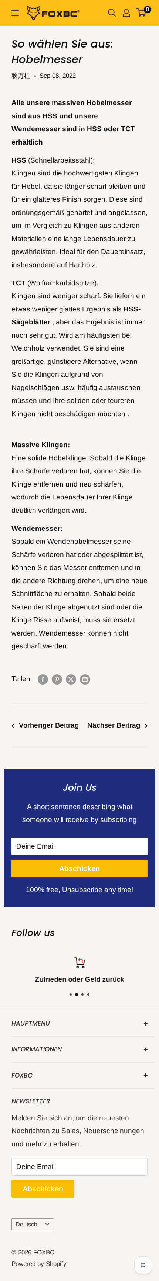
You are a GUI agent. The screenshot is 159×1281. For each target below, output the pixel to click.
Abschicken (79, 868)
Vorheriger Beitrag (49, 725)
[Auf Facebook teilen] (43, 679)
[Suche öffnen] (112, 13)
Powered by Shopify (39, 1263)
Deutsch (26, 1224)
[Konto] (126, 13)
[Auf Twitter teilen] (71, 679)
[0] (141, 12)
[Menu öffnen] (15, 13)
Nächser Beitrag (113, 725)
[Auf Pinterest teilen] (57, 679)
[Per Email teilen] (85, 679)
